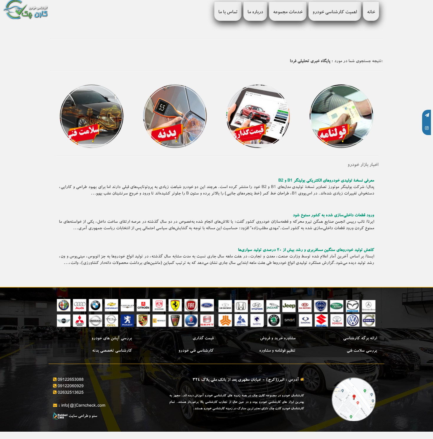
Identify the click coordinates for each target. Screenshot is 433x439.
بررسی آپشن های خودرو (112, 339)
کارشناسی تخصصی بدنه (112, 351)
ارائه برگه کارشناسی (360, 339)
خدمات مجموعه (288, 12)
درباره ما (255, 12)
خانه (371, 12)
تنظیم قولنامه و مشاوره (277, 351)
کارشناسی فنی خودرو (196, 351)
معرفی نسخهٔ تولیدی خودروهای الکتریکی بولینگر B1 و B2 (326, 181)
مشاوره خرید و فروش (277, 339)
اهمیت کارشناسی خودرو (335, 12)
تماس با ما (227, 12)
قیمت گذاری (203, 339)
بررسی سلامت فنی (362, 351)
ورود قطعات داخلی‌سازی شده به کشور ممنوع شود (333, 216)
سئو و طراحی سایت (82, 416)
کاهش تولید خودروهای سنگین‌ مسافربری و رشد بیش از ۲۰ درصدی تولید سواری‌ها (306, 250)
